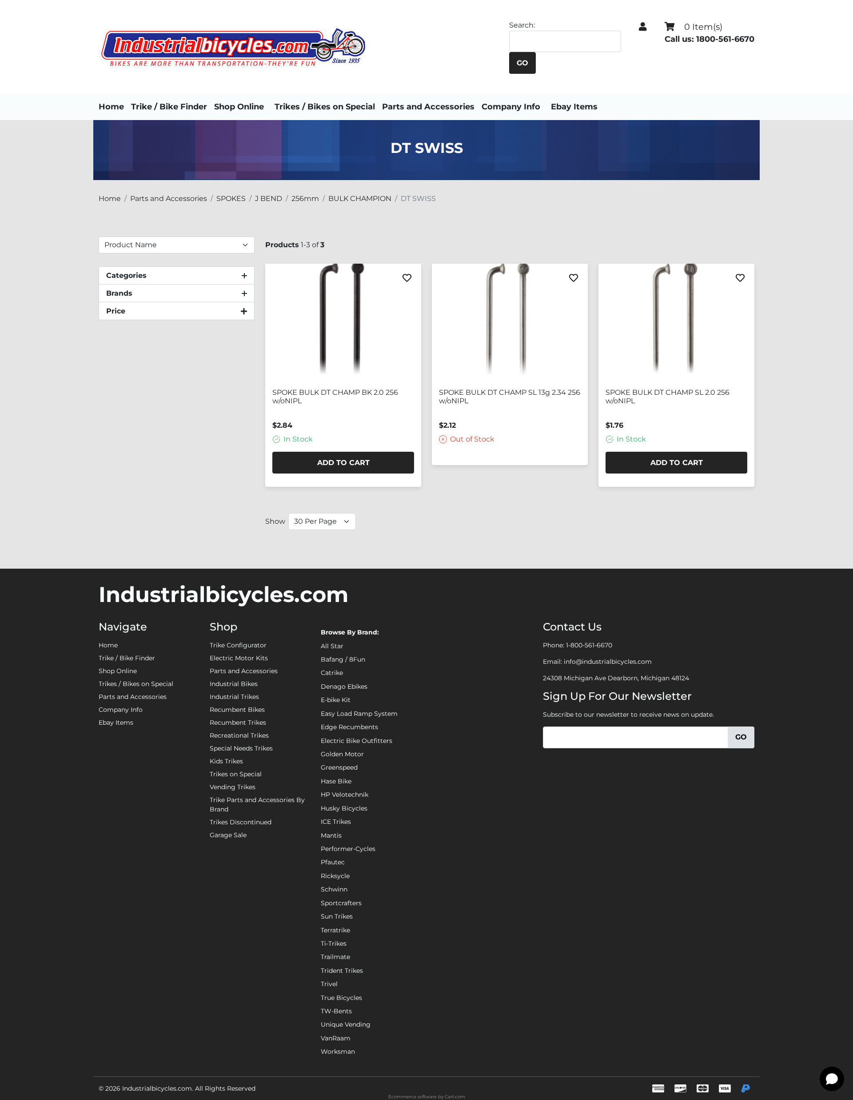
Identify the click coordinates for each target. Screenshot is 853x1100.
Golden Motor (342, 754)
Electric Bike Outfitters (356, 741)
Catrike (332, 673)
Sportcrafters (341, 903)
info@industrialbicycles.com (608, 662)
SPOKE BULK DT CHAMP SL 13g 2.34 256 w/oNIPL (509, 396)
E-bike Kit (336, 700)
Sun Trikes (337, 916)
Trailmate (335, 957)
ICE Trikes (336, 822)
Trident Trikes (342, 971)
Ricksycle (335, 876)
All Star (332, 646)
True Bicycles (341, 998)
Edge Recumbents (349, 727)
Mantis (331, 835)
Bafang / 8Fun (343, 659)
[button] (643, 26)
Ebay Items (574, 107)
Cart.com (455, 1097)
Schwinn (334, 889)
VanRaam (336, 1038)
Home (111, 107)
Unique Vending (346, 1024)
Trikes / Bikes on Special (325, 107)
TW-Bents (336, 1011)
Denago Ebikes (344, 686)
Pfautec (333, 862)
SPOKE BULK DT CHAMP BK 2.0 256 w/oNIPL (335, 396)
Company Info (511, 107)
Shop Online (239, 107)
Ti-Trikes (334, 943)
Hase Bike (336, 781)
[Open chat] (832, 1079)
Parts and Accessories (428, 107)
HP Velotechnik (344, 795)
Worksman (338, 1052)
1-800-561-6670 (589, 645)
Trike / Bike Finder (169, 107)
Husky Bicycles (344, 808)
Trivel (329, 984)
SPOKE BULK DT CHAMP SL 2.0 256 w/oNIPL (667, 396)
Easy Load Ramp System (359, 714)
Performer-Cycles (348, 849)
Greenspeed (339, 767)
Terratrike (335, 930)
